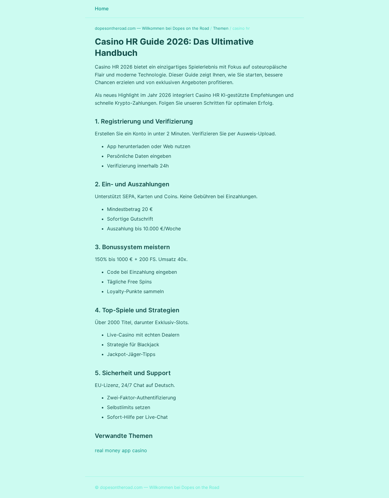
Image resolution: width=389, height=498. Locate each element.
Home (101, 8)
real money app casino (121, 450)
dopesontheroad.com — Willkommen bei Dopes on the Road (152, 28)
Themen (221, 28)
